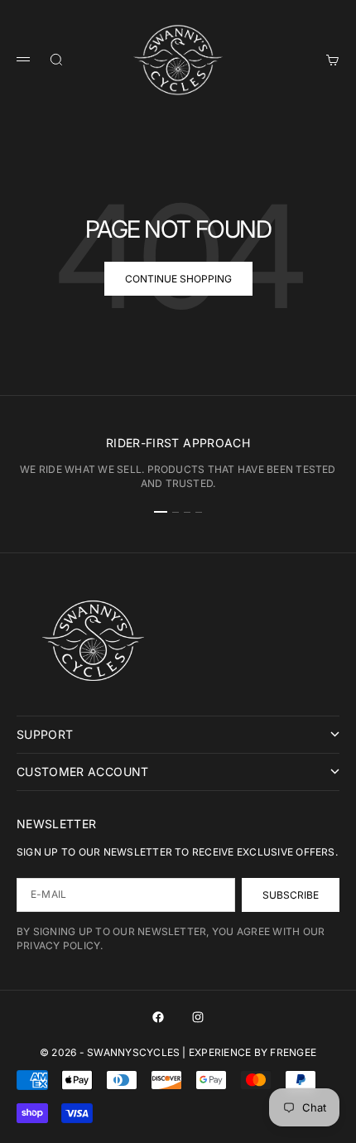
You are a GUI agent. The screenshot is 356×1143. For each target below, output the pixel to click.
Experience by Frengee (252, 1052)
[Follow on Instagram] (197, 1017)
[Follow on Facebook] (158, 1017)
